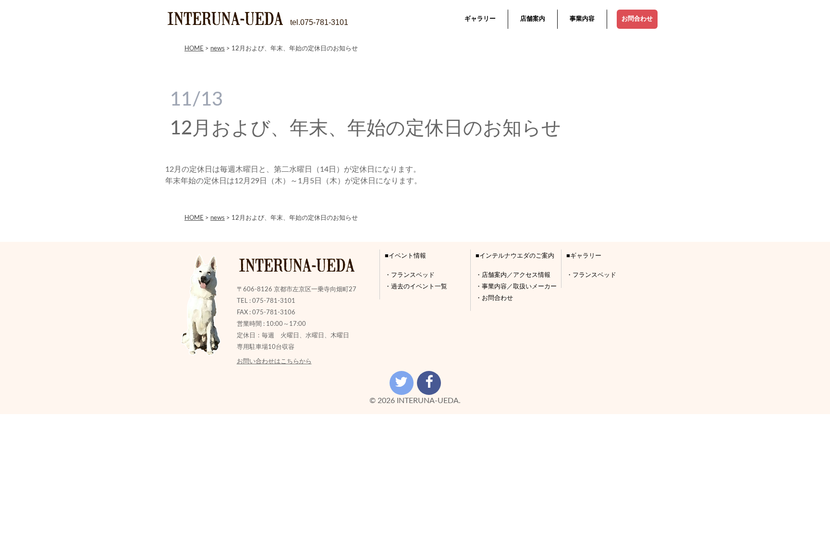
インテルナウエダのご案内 (516, 256)
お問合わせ (637, 19)
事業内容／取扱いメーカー (519, 286)
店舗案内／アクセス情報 (516, 275)
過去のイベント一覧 (419, 286)
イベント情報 (407, 256)
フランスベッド (413, 275)
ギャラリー (480, 19)
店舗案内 (532, 19)
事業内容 (582, 19)
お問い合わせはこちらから (274, 361)
